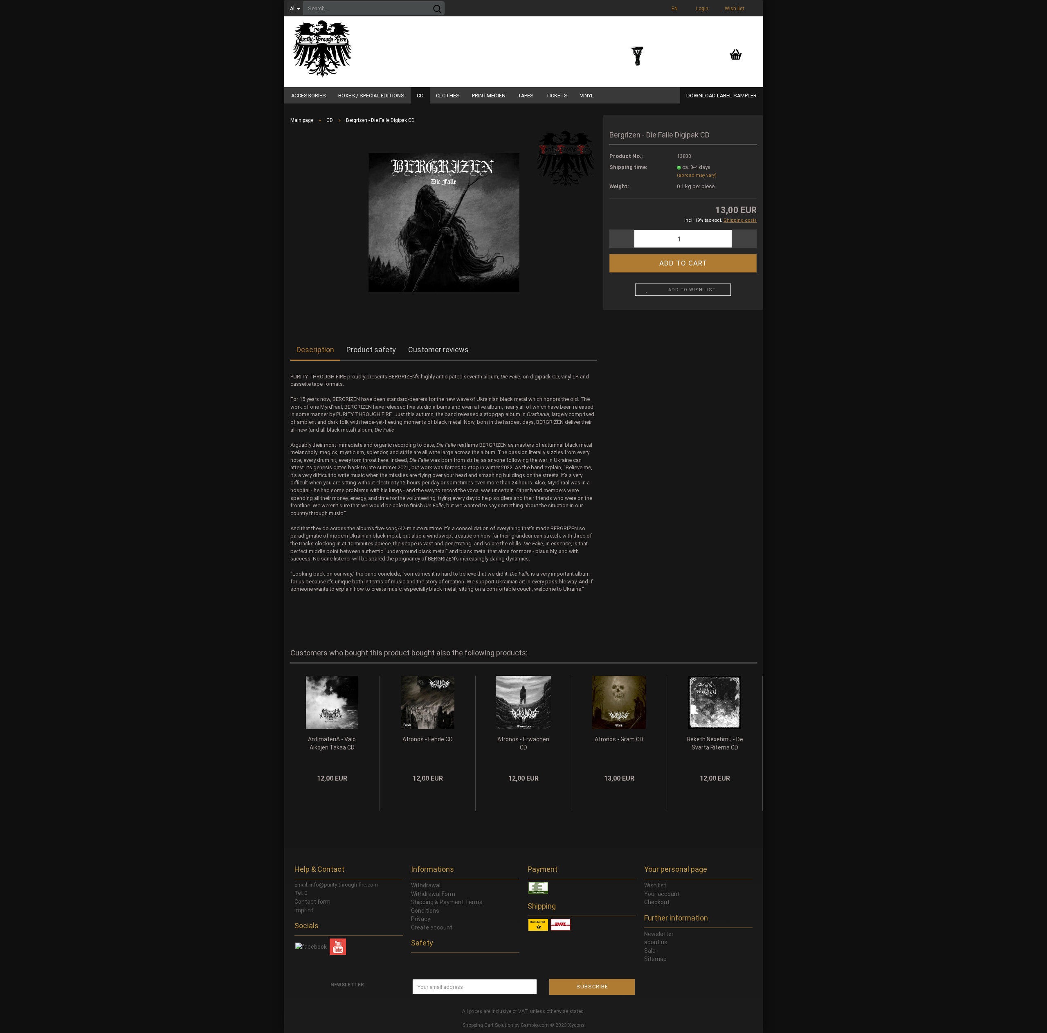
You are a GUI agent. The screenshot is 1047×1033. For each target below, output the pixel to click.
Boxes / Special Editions (371, 95)
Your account (662, 894)
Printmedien (489, 95)
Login (701, 8)
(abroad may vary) (697, 175)
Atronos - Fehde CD (427, 739)
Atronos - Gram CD (619, 739)
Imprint (303, 910)
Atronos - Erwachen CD (523, 743)
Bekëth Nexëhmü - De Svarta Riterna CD (715, 743)
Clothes (448, 95)
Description (315, 349)
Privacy (420, 919)
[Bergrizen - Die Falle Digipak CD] (443, 222)
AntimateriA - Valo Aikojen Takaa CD (332, 743)
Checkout (657, 902)
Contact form (312, 901)
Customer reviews (438, 349)
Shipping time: (628, 167)
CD (420, 95)
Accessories (308, 95)
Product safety (371, 349)
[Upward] (1024, 1021)
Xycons (576, 1025)
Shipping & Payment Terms (447, 902)
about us (655, 942)
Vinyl (587, 95)
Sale (650, 950)
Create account (431, 927)
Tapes (526, 95)
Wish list (733, 8)
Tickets (557, 95)
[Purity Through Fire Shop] (353, 45)
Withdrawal (425, 885)
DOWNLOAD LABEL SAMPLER (721, 95)
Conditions (425, 910)
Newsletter (659, 934)
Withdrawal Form (433, 894)
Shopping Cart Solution (488, 1025)
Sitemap (655, 959)
